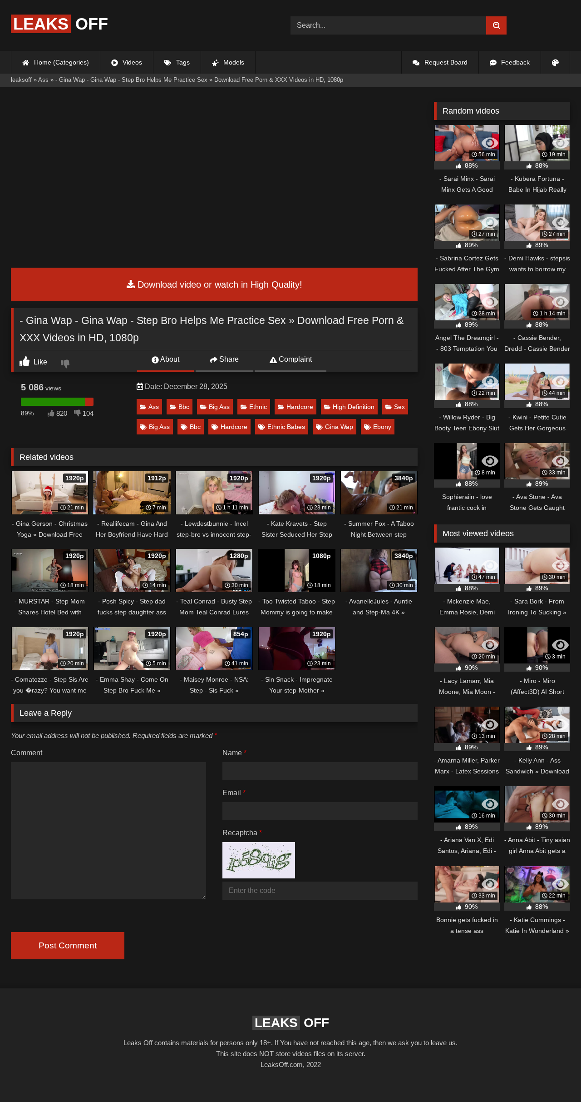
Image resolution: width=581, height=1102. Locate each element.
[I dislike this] (66, 365)
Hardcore (299, 406)
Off (60, 24)
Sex (399, 406)
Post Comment (68, 945)
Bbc (183, 406)
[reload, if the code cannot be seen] (258, 876)
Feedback (514, 62)
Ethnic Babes (286, 426)
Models (233, 62)
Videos (131, 62)
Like (39, 362)
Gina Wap (339, 426)
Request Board (445, 62)
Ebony (382, 426)
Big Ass (219, 406)
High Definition (353, 406)
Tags (182, 62)
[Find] (496, 25)
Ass (153, 406)
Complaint (294, 359)
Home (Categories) (60, 62)
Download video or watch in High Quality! (218, 284)
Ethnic (258, 406)
